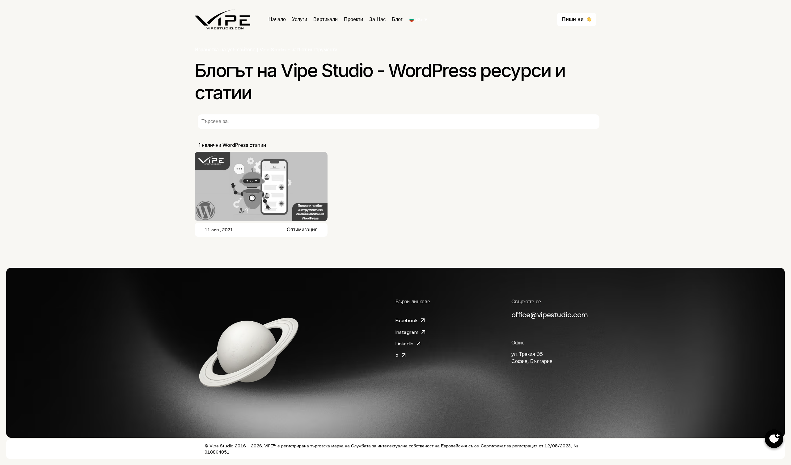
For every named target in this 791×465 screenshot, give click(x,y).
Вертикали (325, 19)
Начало (277, 19)
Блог (397, 19)
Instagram (407, 332)
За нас (377, 19)
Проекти (353, 19)
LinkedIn (404, 343)
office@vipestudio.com (549, 315)
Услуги (299, 19)
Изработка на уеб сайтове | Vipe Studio (240, 49)
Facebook (407, 320)
